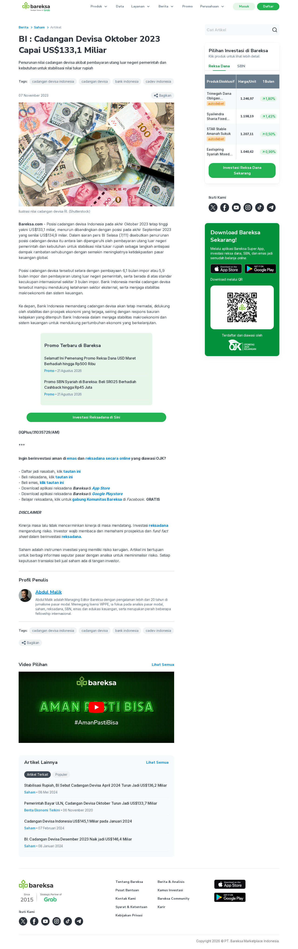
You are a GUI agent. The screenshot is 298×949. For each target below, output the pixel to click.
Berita (23, 27)
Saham (39, 27)
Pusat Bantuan (127, 890)
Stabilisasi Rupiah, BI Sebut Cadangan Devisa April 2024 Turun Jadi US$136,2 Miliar (95, 785)
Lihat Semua (163, 664)
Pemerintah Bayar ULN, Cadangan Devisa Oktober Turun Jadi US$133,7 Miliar (90, 803)
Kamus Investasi (170, 890)
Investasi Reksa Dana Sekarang (242, 170)
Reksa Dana (219, 66)
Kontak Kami (125, 898)
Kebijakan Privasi (128, 915)
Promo (187, 6)
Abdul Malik (48, 592)
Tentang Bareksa (129, 882)
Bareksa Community (173, 898)
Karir (161, 907)
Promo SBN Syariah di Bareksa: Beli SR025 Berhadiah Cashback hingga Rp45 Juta (90, 384)
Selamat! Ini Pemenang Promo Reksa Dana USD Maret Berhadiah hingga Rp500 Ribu (90, 361)
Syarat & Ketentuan (131, 907)
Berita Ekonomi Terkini (42, 810)
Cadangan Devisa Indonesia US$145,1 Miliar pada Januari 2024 (78, 821)
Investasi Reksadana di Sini (96, 417)
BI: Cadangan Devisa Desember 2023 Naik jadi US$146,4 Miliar (78, 839)
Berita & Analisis (171, 882)
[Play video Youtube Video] (96, 707)
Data (120, 6)
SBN (241, 66)
